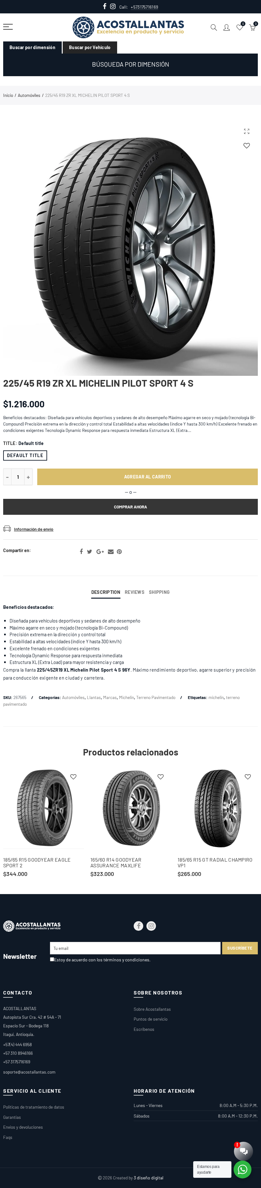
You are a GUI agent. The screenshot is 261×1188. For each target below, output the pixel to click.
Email (111, 552)
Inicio (8, 95)
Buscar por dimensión (32, 47)
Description (105, 592)
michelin (216, 697)
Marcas (110, 697)
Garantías (12, 1117)
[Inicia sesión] (247, 145)
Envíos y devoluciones (23, 1127)
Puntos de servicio (150, 1019)
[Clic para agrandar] (247, 131)
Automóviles (29, 95)
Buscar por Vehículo (90, 47)
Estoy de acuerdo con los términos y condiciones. (102, 959)
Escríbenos (144, 1029)
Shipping (159, 592)
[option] (43, 823)
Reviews (135, 592)
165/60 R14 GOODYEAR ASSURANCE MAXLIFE (116, 862)
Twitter (89, 552)
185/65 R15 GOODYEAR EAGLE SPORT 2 (37, 862)
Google (100, 552)
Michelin (126, 697)
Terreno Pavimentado (155, 697)
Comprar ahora (130, 506)
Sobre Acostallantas (152, 1009)
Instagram (151, 926)
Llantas (94, 697)
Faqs (7, 1137)
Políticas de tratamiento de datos (33, 1107)
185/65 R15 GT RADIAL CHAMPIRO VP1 (215, 862)
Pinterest (119, 552)
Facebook (81, 552)
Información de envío (33, 529)
